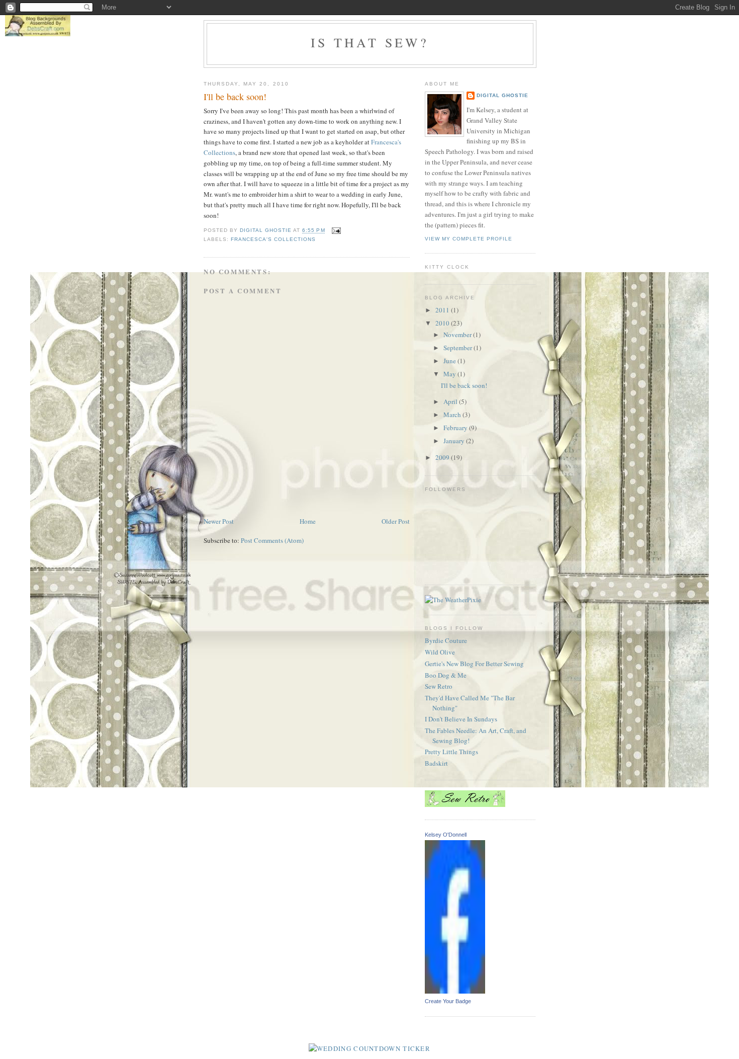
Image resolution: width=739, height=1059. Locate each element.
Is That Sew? (370, 42)
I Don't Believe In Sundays (461, 718)
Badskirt (436, 763)
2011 (443, 309)
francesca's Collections (273, 239)
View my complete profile (468, 238)
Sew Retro (438, 686)
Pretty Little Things (451, 751)
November (458, 334)
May (450, 373)
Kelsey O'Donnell (446, 835)
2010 (443, 323)
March (453, 414)
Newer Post (219, 521)
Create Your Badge (448, 1001)
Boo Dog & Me (446, 675)
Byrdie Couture (446, 640)
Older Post (396, 521)
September (458, 347)
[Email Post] (336, 230)
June (450, 360)
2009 (443, 457)
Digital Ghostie (502, 95)
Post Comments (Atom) (272, 540)
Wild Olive (440, 652)
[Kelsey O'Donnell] (455, 991)
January (454, 440)
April (451, 401)
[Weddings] (369, 1048)
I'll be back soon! (464, 385)
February (456, 427)
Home (308, 521)
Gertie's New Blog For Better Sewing (474, 663)
